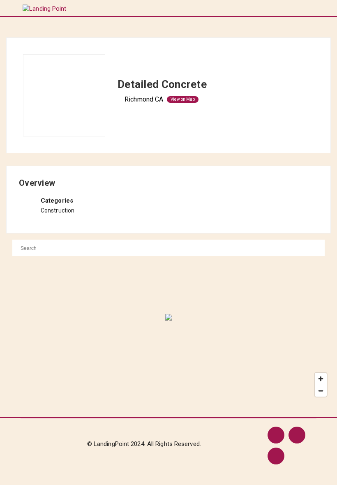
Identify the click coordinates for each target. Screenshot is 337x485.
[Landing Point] (44, 8)
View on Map (183, 99)
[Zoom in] (321, 379)
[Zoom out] (321, 391)
